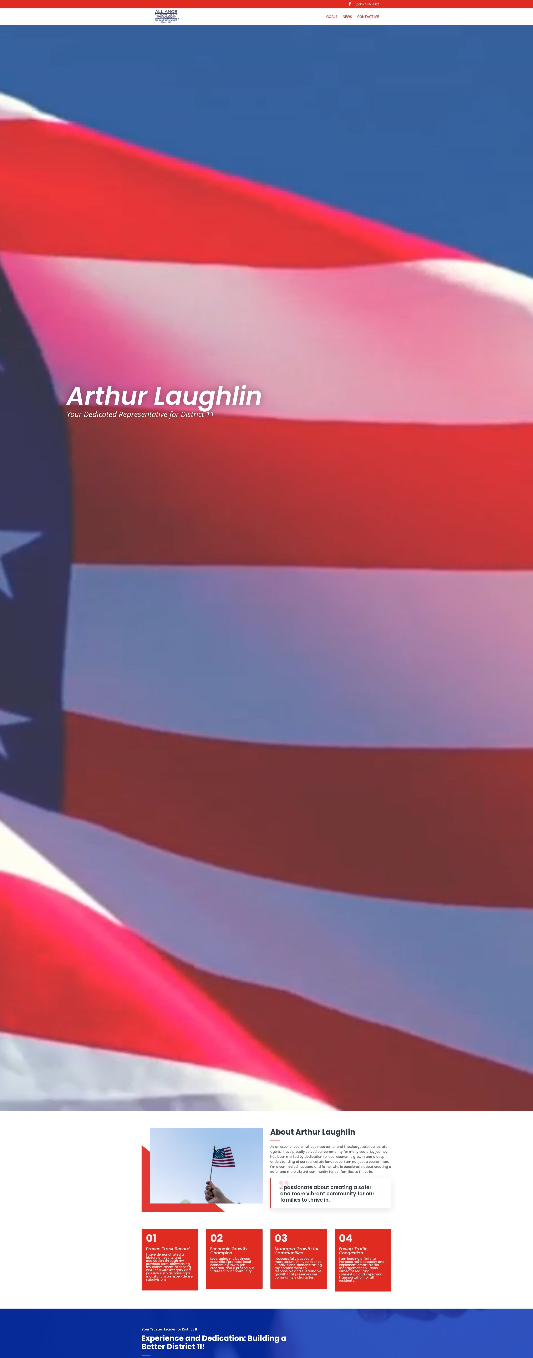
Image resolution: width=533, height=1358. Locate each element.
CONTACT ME (368, 17)
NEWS (347, 17)
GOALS (331, 17)
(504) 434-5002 (367, 4)
